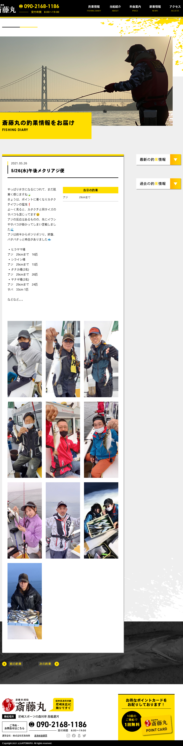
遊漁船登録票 (40, 736)
